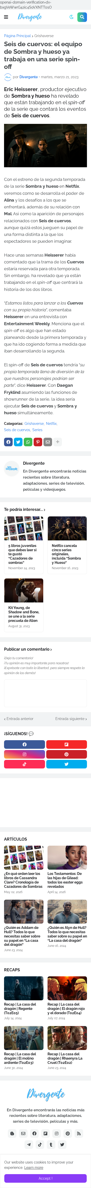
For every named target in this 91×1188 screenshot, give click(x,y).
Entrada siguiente (69, 719)
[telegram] (29, 1144)
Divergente (34, 463)
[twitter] (66, 764)
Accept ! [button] (46, 1178)
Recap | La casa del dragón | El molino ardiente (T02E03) (20, 1058)
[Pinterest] (38, 442)
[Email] (47, 442)
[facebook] (24, 744)
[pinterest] (66, 754)
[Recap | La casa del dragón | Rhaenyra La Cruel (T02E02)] (67, 1038)
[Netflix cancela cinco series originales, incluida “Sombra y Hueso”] (67, 528)
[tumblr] (51, 1144)
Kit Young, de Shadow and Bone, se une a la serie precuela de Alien (23, 614)
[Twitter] (18, 442)
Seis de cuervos (17, 430)
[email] (23, 1133)
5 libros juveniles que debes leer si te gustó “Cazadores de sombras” (22, 554)
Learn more (33, 1168)
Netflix (51, 424)
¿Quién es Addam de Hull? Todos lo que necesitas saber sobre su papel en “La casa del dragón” (22, 936)
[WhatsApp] (28, 442)
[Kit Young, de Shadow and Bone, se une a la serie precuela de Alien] (23, 590)
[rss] (79, 1133)
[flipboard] (66, 744)
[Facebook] (8, 442)
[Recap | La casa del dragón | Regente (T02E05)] (23, 988)
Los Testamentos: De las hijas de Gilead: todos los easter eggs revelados (65, 880)
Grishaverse (44, 36)
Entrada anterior (20, 719)
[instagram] (24, 754)
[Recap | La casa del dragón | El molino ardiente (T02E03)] (23, 1038)
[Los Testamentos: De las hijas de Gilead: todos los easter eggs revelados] (67, 858)
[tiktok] (24, 764)
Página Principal (17, 36)
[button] (6, 17)
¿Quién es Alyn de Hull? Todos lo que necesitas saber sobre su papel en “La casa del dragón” (67, 934)
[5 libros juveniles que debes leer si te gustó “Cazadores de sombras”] (23, 528)
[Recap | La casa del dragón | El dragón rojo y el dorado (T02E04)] (67, 988)
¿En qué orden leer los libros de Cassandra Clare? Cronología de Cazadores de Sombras (23, 880)
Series (37, 430)
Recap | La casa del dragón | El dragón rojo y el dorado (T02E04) (66, 1008)
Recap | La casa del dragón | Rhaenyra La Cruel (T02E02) (65, 1058)
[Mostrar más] (57, 442)
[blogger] (12, 1133)
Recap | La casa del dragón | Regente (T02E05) (20, 1008)
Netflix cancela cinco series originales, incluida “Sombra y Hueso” (66, 554)
